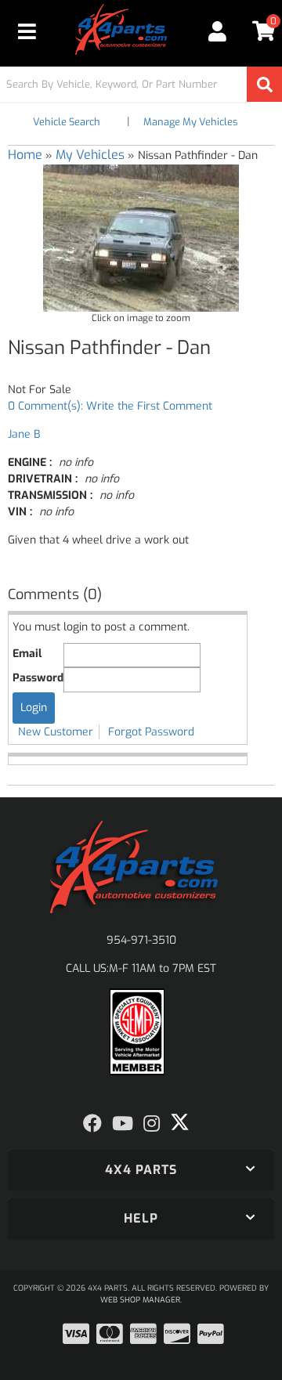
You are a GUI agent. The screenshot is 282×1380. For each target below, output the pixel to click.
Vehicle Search (66, 121)
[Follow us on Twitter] (180, 1122)
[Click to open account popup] (217, 31)
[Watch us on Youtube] (122, 1124)
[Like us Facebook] (92, 1124)
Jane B (24, 434)
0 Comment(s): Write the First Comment (110, 406)
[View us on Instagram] (151, 1124)
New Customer (55, 731)
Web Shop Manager (140, 1300)
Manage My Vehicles (190, 121)
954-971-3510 (141, 940)
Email (27, 653)
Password (38, 677)
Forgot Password (151, 731)
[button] (141, 84)
